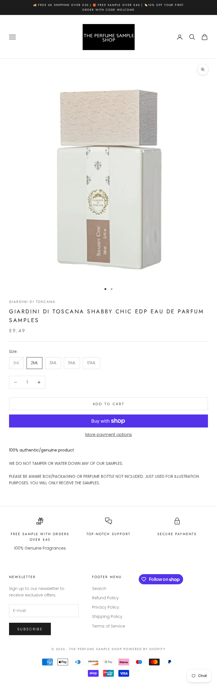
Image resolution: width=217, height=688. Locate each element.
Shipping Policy (107, 616)
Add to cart (109, 404)
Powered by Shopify (144, 649)
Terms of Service (108, 626)
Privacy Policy (105, 607)
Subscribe (30, 629)
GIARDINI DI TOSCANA (32, 301)
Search (99, 588)
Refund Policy (105, 598)
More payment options (108, 434)
